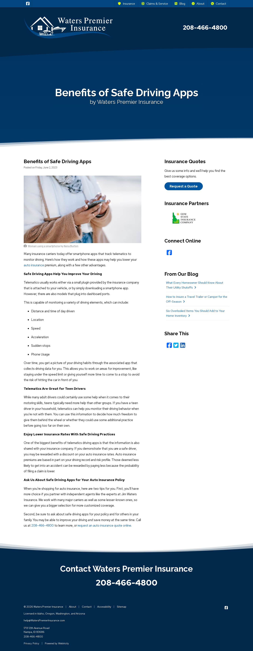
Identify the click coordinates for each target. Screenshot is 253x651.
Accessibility (104, 606)
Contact (221, 4)
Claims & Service (157, 4)
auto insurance (34, 265)
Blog (182, 4)
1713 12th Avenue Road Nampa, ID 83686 (36, 630)
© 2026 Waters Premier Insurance (43, 606)
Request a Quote (184, 186)
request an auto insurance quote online (104, 525)
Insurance (129, 4)
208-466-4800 (42, 525)
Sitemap (121, 606)
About (200, 4)
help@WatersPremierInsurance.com (44, 620)
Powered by (57, 643)
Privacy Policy (31, 643)
